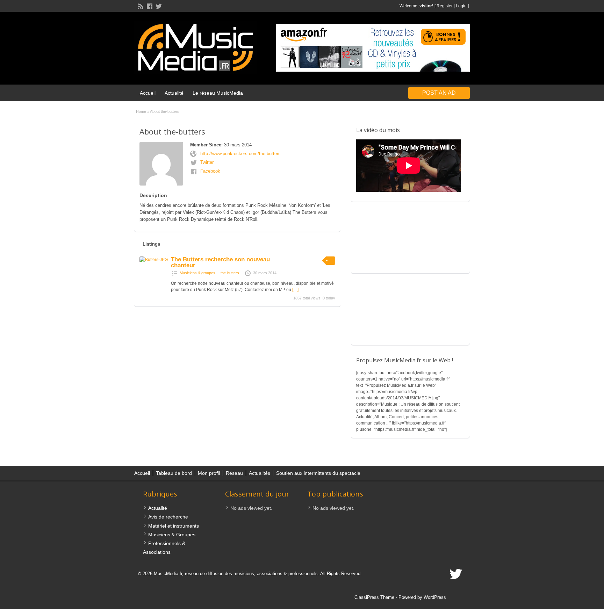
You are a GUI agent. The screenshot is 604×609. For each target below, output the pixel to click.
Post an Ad (439, 93)
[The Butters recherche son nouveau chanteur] (153, 259)
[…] (295, 289)
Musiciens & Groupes (171, 534)
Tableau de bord (174, 473)
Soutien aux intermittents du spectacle (318, 473)
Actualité (174, 93)
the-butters (230, 273)
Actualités (259, 473)
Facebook (210, 171)
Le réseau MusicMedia (218, 93)
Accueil (148, 93)
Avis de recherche (168, 517)
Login (461, 5)
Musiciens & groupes (197, 273)
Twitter (207, 162)
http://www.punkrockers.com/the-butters (240, 153)
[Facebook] (149, 5)
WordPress (435, 597)
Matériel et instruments (173, 526)
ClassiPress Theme (374, 597)
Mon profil (209, 473)
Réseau (234, 473)
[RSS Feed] (140, 5)
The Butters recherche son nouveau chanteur (220, 262)
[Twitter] (158, 5)
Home (141, 111)
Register (445, 5)
